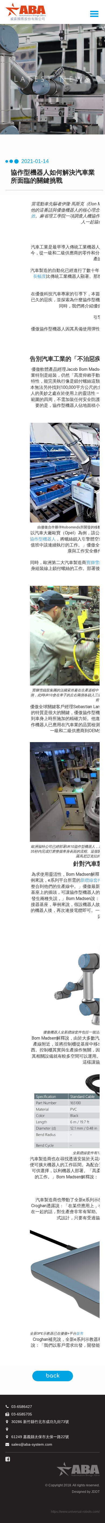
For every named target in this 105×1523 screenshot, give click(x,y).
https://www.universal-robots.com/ (75, 1512)
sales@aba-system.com (31, 1444)
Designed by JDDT (86, 1492)
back (53, 1376)
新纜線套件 (91, 880)
